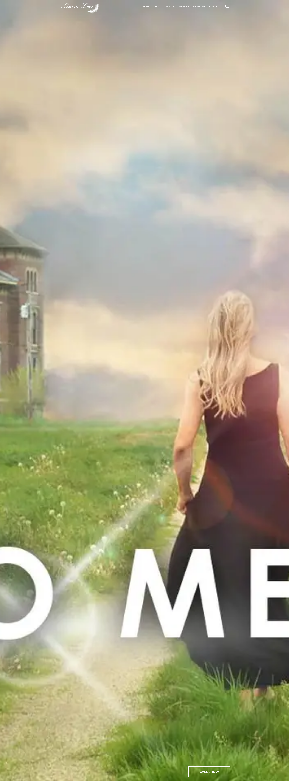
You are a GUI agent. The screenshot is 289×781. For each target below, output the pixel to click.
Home (146, 6)
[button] (227, 6)
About (158, 6)
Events (170, 6)
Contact (214, 6)
